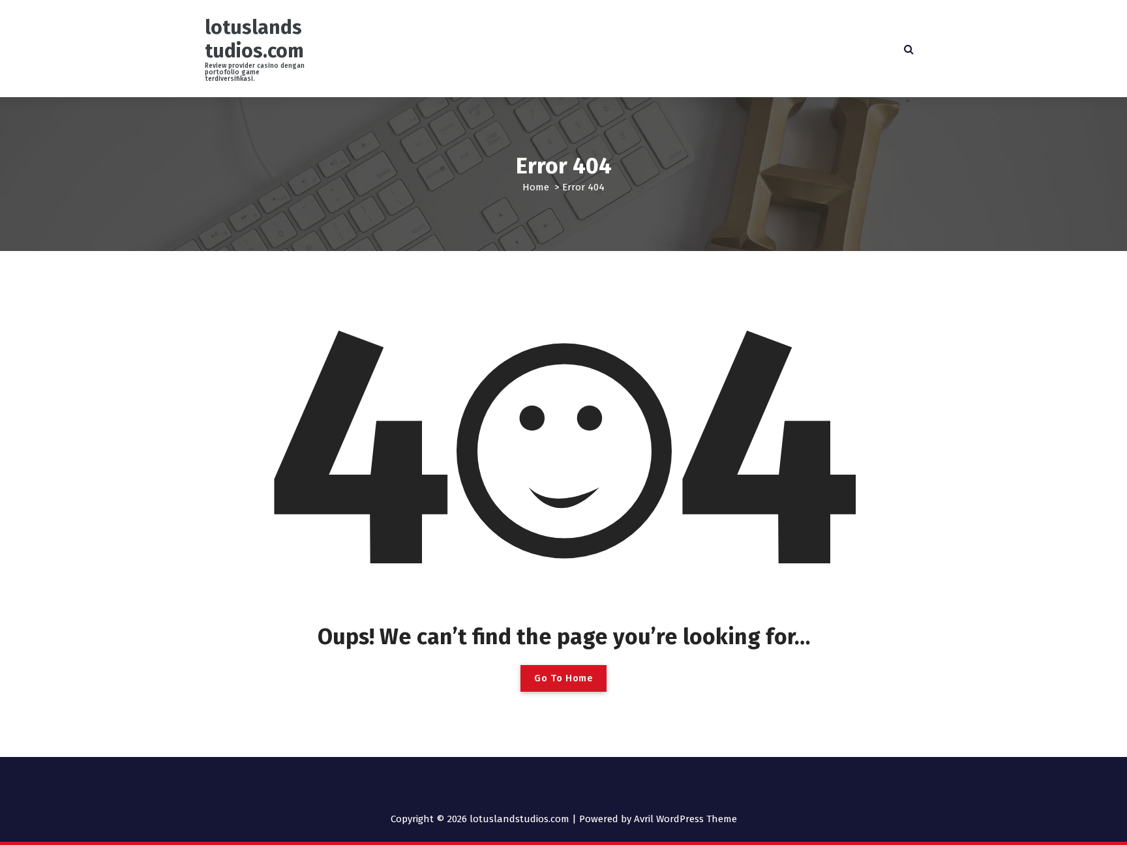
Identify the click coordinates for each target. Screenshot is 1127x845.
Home (535, 187)
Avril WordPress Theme (685, 819)
